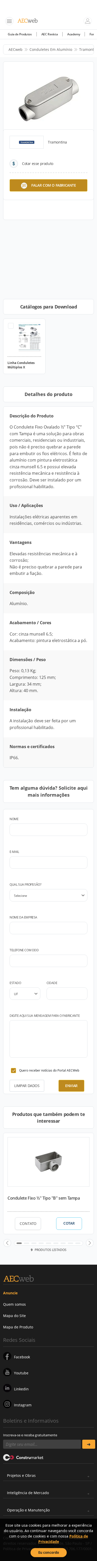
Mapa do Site (14, 1315)
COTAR (68, 1223)
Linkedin (21, 1388)
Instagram (23, 1404)
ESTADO (15, 983)
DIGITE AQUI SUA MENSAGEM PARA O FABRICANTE (45, 1015)
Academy (73, 34)
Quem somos (14, 1304)
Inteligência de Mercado (28, 1492)
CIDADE (52, 983)
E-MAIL (14, 852)
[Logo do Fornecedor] (26, 142)
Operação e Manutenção (28, 1510)
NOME (14, 819)
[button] (7, 1243)
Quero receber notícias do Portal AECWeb (49, 1070)
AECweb (16, 49)
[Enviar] (88, 1444)
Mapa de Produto (18, 1327)
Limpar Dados (26, 1085)
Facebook (22, 1356)
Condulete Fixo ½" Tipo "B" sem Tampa (44, 1198)
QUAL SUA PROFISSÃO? (25, 884)
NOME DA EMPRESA (23, 917)
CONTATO (28, 1223)
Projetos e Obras (21, 1475)
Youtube (21, 1372)
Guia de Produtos (20, 34)
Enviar (71, 1085)
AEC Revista (49, 34)
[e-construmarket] (23, 1457)
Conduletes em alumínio (50, 49)
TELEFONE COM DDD (24, 950)
